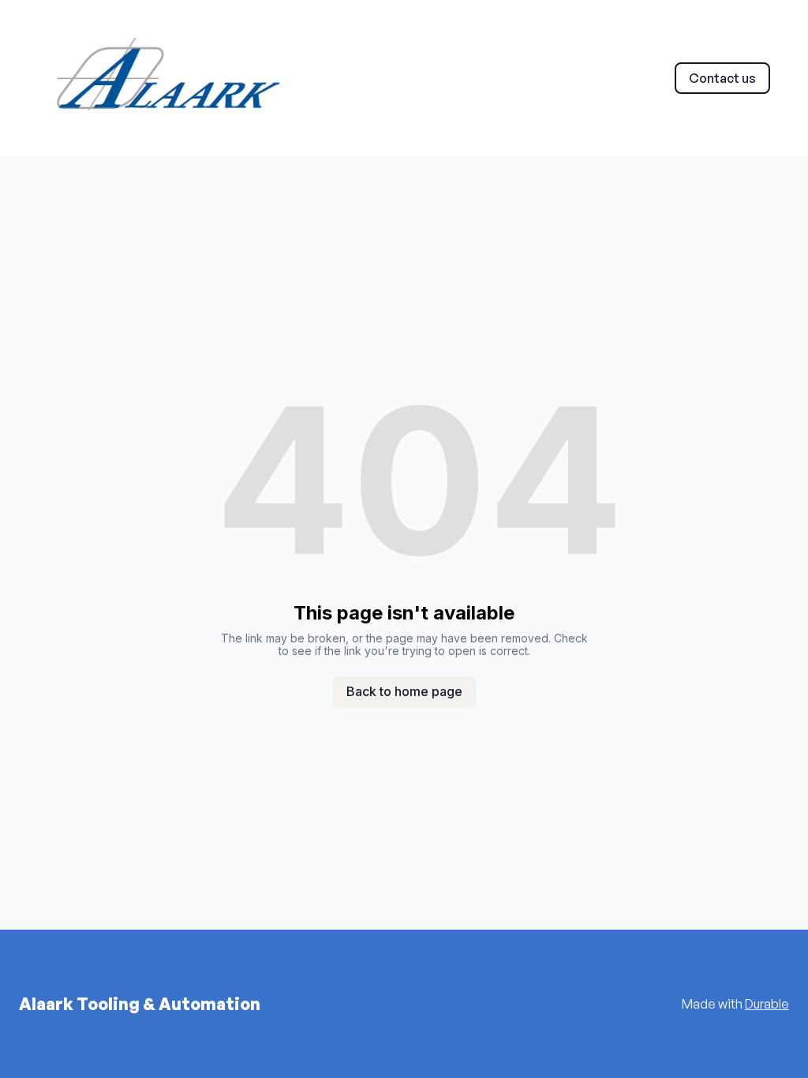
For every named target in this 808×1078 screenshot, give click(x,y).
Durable (767, 1004)
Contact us (722, 78)
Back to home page (404, 691)
